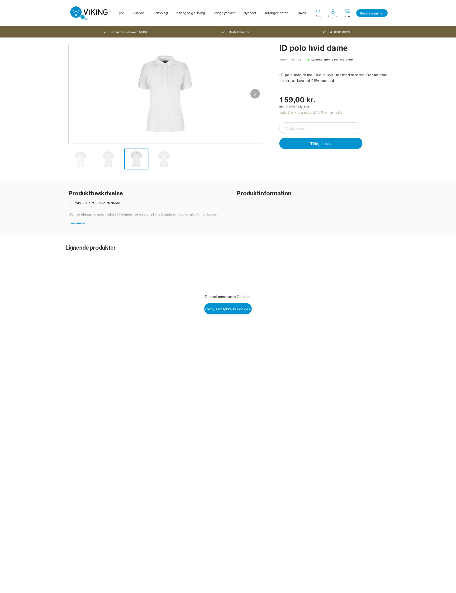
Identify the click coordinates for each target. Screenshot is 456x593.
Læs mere (76, 222)
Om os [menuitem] (301, 13)
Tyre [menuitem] (120, 13)
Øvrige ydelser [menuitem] (224, 13)
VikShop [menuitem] (138, 13)
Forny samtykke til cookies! (228, 309)
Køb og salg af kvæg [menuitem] (190, 13)
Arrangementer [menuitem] (276, 13)
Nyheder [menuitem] (249, 13)
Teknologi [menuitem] (160, 13)
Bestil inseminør (372, 13)
